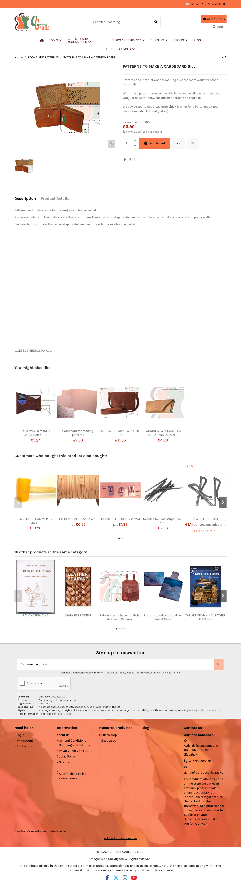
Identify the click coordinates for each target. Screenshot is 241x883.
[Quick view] (40, 427)
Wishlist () (219, 3)
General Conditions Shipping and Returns (74, 743)
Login (21, 735)
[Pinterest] (135, 159)
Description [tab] (25, 198)
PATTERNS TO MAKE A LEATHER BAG (120, 433)
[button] (87, 40)
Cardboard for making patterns (78, 433)
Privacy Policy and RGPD (75, 751)
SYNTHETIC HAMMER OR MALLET (35, 521)
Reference (130, 122)
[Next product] (226, 57)
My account (25, 740)
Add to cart (157, 143)
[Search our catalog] (156, 22)
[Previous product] (223, 57)
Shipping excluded (152, 131)
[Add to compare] (192, 143)
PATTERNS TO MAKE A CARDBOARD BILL (35, 433)
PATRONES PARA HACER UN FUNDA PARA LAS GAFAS (162, 433)
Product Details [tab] (55, 198)
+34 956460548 (200, 761)
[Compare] (34, 427)
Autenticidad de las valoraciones (72, 776)
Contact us (24, 746)
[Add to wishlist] (178, 143)
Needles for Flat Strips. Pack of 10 (163, 521)
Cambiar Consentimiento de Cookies (40, 831)
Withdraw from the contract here (120, 838)
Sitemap (65, 762)
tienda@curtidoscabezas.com (205, 710)
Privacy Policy (64, 713)
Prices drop (109, 735)
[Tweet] (130, 159)
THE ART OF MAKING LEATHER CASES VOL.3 (205, 617)
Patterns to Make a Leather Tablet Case (163, 617)
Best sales (108, 740)
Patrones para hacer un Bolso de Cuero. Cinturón (120, 617)
